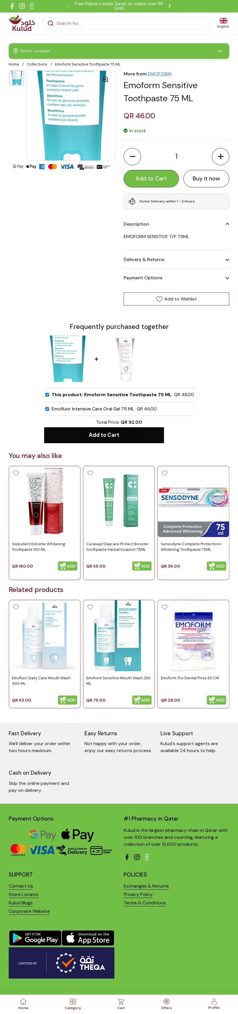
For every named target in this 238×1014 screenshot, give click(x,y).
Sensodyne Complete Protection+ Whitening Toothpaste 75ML (191, 547)
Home (14, 64)
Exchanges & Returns (146, 886)
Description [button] (136, 224)
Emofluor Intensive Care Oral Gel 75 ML (93, 409)
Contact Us (21, 886)
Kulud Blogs (21, 903)
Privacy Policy (138, 894)
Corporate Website (29, 911)
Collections (37, 64)
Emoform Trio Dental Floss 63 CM (190, 678)
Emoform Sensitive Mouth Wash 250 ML (118, 681)
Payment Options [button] (143, 278)
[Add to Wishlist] (16, 473)
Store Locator (24, 894)
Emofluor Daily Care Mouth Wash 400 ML (41, 681)
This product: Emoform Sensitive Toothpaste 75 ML (112, 395)
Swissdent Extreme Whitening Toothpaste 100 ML (38, 547)
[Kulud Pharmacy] (22, 23)
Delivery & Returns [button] (144, 259)
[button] (132, 156)
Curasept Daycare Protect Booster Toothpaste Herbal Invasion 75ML (117, 547)
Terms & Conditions (145, 903)
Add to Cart (104, 435)
